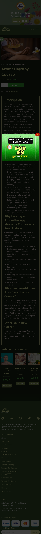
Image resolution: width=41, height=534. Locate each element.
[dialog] (20, 147)
